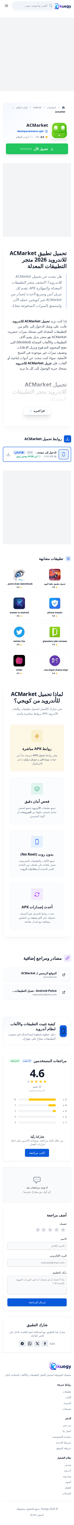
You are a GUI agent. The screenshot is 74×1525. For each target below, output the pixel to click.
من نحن (67, 1425)
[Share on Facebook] (45, 1343)
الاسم (64, 1238)
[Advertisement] (37, 54)
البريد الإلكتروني (58, 1255)
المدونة (67, 1403)
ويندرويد (67, 1476)
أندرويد (67, 1470)
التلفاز (68, 1487)
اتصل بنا (67, 1431)
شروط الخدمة (63, 1442)
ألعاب (68, 1397)
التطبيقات (51, 107)
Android (37, 107)
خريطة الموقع (64, 1448)
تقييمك (63, 1223)
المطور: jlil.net (37, 1515)
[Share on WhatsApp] (30, 1343)
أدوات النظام (21, 107)
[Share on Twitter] (37, 1343)
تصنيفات (67, 1408)
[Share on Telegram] (22, 1343)
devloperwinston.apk (30, 131)
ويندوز (68, 1464)
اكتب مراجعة (37, 1153)
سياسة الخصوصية (61, 1436)
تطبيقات (67, 1391)
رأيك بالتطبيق (60, 1272)
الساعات (66, 1493)
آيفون (68, 1482)
